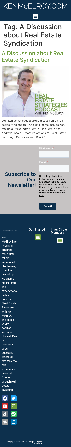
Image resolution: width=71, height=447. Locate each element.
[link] (35, 6)
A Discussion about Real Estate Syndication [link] (33, 56)
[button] (35, 17)
